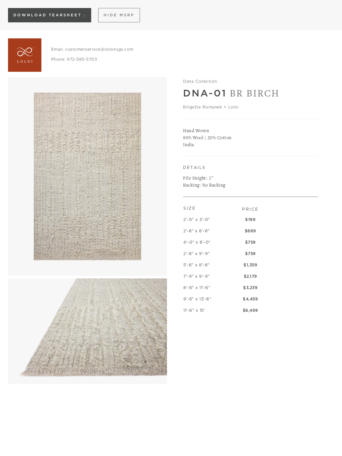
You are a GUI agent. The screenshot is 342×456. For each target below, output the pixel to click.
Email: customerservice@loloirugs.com (92, 49)
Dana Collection (200, 81)
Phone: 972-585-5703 (74, 59)
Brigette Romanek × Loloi (210, 106)
